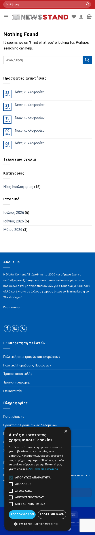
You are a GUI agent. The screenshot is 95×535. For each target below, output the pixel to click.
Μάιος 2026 (12, 230)
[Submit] (87, 4)
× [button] (65, 431)
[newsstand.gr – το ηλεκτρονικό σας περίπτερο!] (40, 17)
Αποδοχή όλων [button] (22, 514)
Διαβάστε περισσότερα (43, 469)
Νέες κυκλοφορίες (30, 92)
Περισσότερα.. (13, 307)
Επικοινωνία (73, 522)
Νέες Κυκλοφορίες (18, 187)
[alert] (37, 479)
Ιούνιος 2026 (13, 221)
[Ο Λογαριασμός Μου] (81, 16)
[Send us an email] (15, 328)
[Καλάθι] (89, 16)
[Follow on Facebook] (7, 328)
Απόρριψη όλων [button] (52, 514)
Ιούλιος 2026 (13, 213)
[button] (37, 524)
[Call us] (23, 328)
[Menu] (6, 16)
